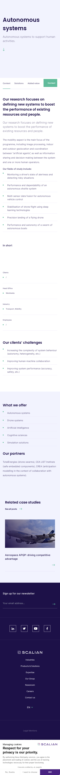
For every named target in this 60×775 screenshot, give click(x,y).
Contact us (30, 697)
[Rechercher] (53, 604)
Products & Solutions (30, 666)
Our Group (30, 678)
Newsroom (30, 685)
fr (28, 710)
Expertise (30, 672)
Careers (30, 691)
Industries (30, 660)
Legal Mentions (30, 730)
